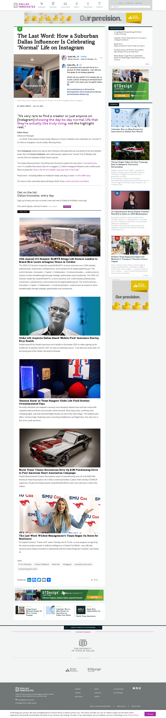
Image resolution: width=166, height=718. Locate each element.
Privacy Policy (136, 706)
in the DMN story (83, 176)
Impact (77, 7)
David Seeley (25, 106)
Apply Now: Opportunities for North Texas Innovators (129, 45)
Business (41, 7)
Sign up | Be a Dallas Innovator (100, 706)
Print (96, 580)
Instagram (67, 564)
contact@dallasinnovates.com (25, 700)
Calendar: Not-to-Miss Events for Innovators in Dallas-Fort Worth (130, 39)
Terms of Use (121, 706)
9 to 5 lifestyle (25, 564)
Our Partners (118, 693)
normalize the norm (83, 564)
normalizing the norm (28, 569)
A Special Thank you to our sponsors (83, 627)
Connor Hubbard (42, 564)
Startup (99, 7)
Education (65, 7)
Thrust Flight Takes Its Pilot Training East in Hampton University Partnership (129, 164)
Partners (138, 3)
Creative (53, 7)
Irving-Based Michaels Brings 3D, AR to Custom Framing (128, 33)
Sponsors (129, 3)
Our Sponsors (118, 689)
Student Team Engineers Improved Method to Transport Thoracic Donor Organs (129, 259)
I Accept (150, 714)
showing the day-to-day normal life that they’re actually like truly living (57, 122)
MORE (147, 64)
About (121, 3)
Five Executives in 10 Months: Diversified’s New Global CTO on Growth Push (129, 51)
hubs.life (56, 564)
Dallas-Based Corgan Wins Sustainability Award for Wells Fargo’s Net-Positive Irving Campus (129, 58)
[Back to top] (156, 702)
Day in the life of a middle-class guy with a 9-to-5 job (56, 170)
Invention (88, 7)
